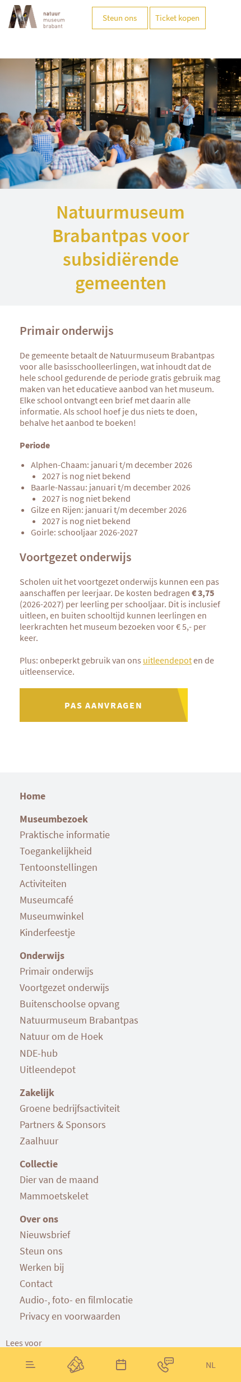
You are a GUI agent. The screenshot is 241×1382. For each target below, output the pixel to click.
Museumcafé (46, 899)
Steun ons (41, 1250)
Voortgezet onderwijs (64, 987)
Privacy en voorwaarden (70, 1316)
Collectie (39, 1163)
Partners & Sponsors (63, 1124)
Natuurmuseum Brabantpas (79, 1019)
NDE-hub (39, 1053)
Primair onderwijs (57, 971)
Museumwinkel (52, 916)
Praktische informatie (65, 834)
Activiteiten (43, 883)
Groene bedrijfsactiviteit (70, 1108)
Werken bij (42, 1267)
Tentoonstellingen (59, 867)
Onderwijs (42, 955)
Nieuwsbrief (45, 1234)
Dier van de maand (59, 1179)
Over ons (39, 1218)
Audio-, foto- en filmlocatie (76, 1299)
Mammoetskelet (54, 1195)
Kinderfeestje (47, 932)
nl (211, 1364)
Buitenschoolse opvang (69, 1003)
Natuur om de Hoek (61, 1036)
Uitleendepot (48, 1069)
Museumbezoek (54, 818)
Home (32, 795)
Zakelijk (37, 1092)
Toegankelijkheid (56, 850)
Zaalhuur (39, 1140)
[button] (24, 1342)
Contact (36, 1283)
